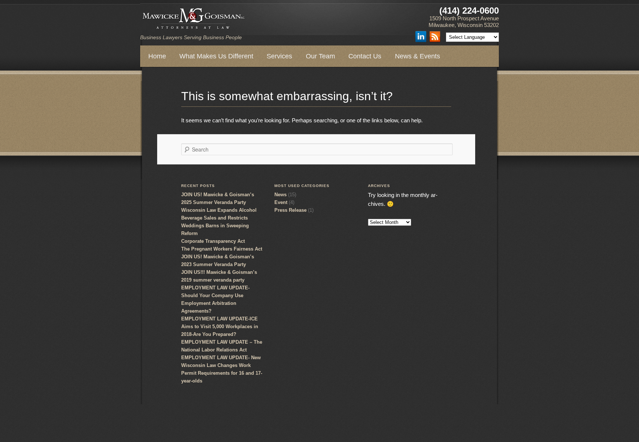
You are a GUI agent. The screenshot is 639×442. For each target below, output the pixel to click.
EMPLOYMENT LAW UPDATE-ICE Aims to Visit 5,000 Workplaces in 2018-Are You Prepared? (219, 326)
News (280, 194)
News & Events (417, 56)
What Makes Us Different (216, 56)
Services (279, 56)
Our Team (320, 56)
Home (157, 56)
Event (280, 202)
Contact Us (364, 56)
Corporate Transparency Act (213, 241)
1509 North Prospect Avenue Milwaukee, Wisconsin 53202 (464, 21)
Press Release (290, 210)
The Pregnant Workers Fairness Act (221, 249)
